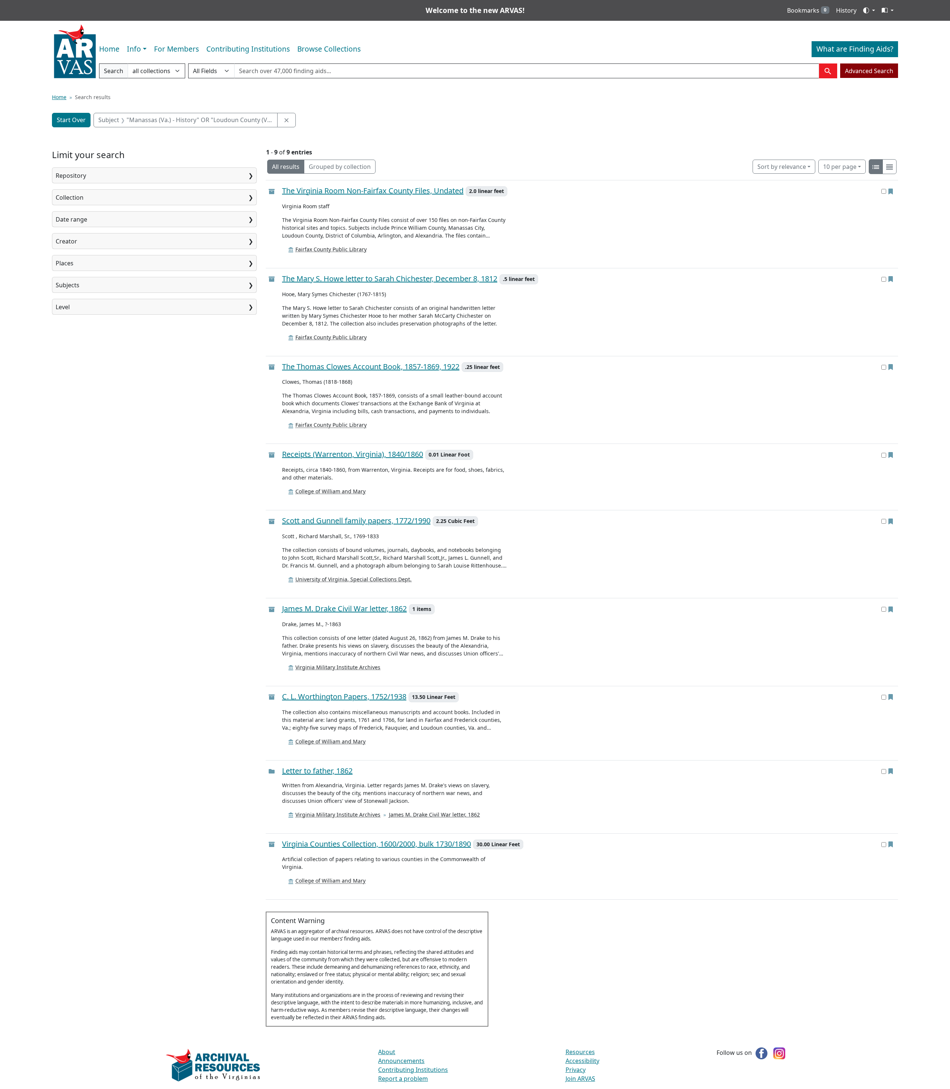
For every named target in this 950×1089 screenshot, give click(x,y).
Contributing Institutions (248, 49)
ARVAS (75, 51)
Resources (580, 1052)
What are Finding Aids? (854, 49)
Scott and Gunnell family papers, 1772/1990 (356, 521)
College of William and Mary (330, 491)
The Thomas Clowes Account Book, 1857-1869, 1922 (370, 367)
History (846, 10)
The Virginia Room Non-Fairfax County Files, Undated (372, 191)
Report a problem (403, 1079)
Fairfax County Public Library (331, 249)
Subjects (67, 285)
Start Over (71, 120)
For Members (176, 49)
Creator (66, 241)
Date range (71, 219)
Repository (71, 175)
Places (64, 263)
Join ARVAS (580, 1079)
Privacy (576, 1070)
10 (839, 166)
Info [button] (134, 49)
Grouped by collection (340, 167)
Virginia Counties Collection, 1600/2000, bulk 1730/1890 (376, 844)
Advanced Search (869, 71)
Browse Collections (329, 49)
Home (109, 49)
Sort (781, 167)
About (386, 1052)
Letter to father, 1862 (317, 771)
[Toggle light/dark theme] (869, 10)
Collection (69, 197)
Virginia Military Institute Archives (337, 667)
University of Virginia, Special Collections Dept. (353, 579)
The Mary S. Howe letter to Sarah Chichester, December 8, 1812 (389, 279)
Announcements (401, 1061)
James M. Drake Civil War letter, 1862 (344, 609)
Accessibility (582, 1061)
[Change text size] (887, 10)
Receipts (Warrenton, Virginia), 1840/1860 (352, 454)
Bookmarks (806, 10)
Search (113, 72)
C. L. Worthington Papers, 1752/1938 (344, 697)
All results (285, 167)
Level (63, 307)
